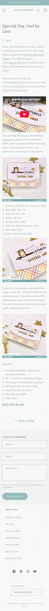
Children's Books (13, 517)
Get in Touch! (12, 551)
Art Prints (10, 524)
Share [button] (9, 40)
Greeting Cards (12, 531)
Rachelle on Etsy (13, 558)
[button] (3, 10)
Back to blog (26, 420)
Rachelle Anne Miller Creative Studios (23, 603)
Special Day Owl (17, 62)
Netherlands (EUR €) (23, 592)
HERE (14, 82)
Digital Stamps (12, 537)
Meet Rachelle (12, 544)
